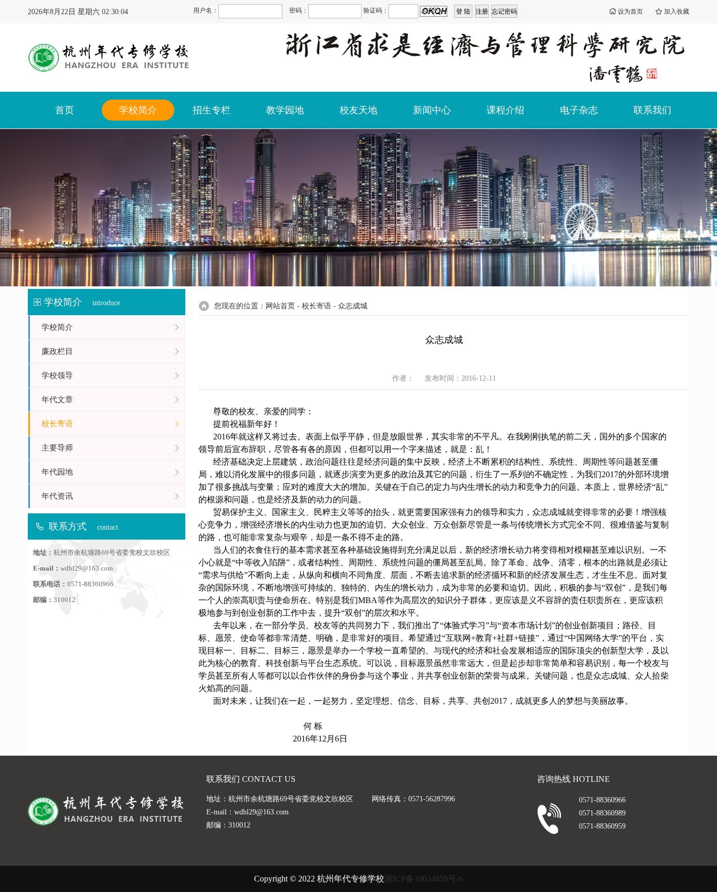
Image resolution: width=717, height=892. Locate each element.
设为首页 (630, 11)
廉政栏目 (57, 351)
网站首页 (280, 306)
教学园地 (285, 110)
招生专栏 (211, 110)
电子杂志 (579, 110)
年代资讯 (57, 496)
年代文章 (57, 399)
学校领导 (57, 375)
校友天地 (358, 110)
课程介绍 (505, 110)
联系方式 (68, 526)
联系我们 (652, 110)
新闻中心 (432, 110)
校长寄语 (57, 424)
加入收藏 (676, 11)
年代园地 (57, 472)
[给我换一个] (433, 11)
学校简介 (138, 110)
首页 (64, 110)
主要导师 (57, 448)
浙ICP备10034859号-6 (423, 878)
